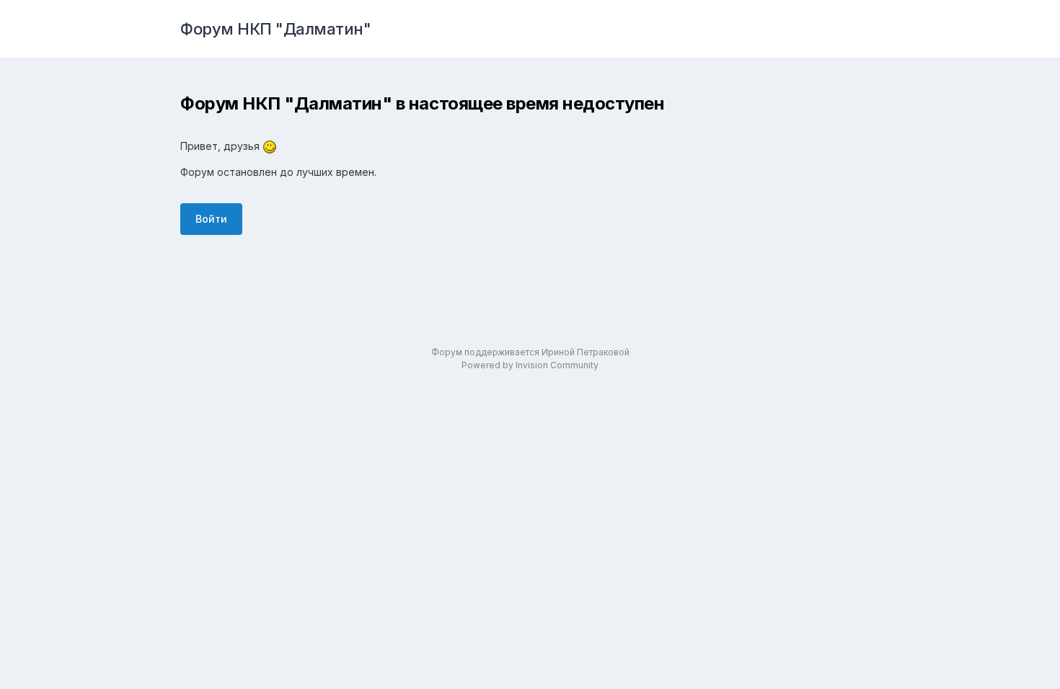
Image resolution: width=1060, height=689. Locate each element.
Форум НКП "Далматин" (275, 28)
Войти (211, 219)
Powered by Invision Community (530, 365)
